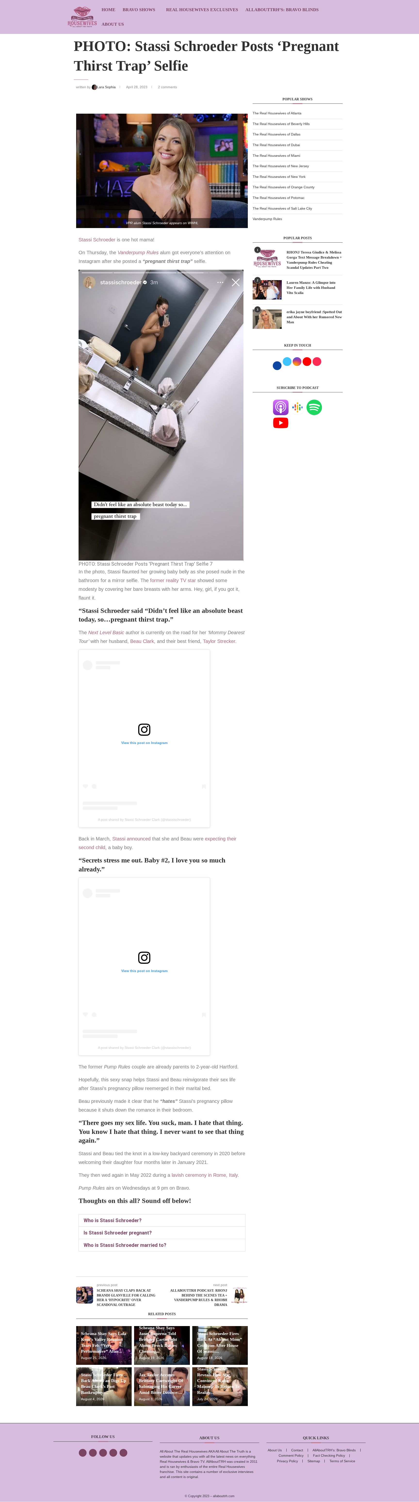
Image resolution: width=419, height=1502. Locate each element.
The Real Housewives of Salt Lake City (282, 208)
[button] (162, 1220)
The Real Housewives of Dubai (276, 145)
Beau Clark (142, 641)
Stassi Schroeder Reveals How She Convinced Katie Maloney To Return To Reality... (218, 1381)
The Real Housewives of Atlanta (277, 113)
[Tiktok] (113, 1453)
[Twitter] (93, 1453)
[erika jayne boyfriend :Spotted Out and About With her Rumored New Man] (267, 319)
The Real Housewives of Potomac (279, 198)
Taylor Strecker (219, 641)
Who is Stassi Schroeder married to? (125, 1245)
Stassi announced (131, 838)
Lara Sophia (107, 87)
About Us (113, 24)
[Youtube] (281, 418)
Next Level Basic (106, 632)
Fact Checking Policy (329, 1455)
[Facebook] (83, 1453)
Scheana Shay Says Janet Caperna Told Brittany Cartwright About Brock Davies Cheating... (158, 1339)
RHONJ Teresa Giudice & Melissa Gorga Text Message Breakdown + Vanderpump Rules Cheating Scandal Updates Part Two (314, 259)
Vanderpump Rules (138, 252)
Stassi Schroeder (98, 239)
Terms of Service (342, 1461)
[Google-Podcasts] (297, 402)
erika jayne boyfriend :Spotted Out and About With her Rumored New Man (314, 317)
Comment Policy (291, 1455)
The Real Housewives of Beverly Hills (281, 124)
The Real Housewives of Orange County (283, 187)
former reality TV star (173, 580)
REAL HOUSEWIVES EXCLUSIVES (202, 9)
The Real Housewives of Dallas (276, 134)
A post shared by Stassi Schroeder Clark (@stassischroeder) (144, 820)
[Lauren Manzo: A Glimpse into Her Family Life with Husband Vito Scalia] (267, 290)
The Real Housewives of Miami (276, 156)
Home (108, 9)
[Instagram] (103, 1453)
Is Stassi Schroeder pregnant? (118, 1233)
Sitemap (313, 1461)
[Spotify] (314, 402)
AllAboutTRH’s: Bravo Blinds (282, 9)
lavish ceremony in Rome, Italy (205, 1175)
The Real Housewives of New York (279, 177)
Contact (297, 1450)
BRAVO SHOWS (139, 9)
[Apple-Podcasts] (281, 402)
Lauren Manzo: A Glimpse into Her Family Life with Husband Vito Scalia (311, 288)
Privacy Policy (287, 1461)
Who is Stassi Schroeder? (113, 1220)
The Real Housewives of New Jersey (281, 166)
